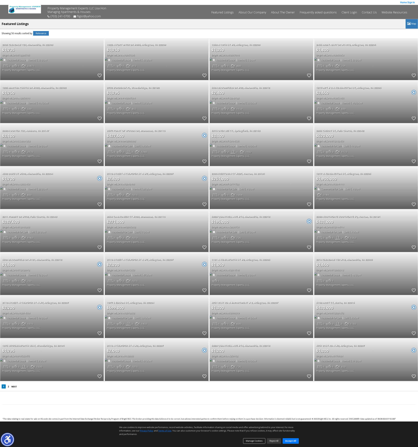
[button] (7, 439)
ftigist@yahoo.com (88, 16)
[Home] (24, 9)
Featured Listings (222, 12)
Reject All (274, 440)
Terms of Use (164, 430)
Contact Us (369, 12)
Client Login (349, 12)
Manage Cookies (254, 440)
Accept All (290, 440)
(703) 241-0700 (60, 16)
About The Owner (283, 12)
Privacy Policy (146, 430)
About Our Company (252, 12)
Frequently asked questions (318, 12)
